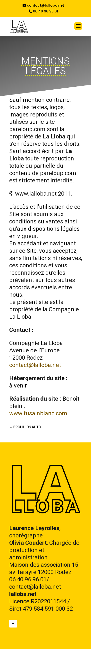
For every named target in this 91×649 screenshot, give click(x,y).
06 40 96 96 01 (45, 11)
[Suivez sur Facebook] (13, 624)
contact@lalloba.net (45, 5)
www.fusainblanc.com (38, 413)
